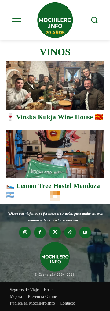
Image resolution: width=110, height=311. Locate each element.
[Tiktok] (70, 232)
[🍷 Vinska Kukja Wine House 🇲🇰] (55, 85)
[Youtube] (85, 232)
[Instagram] (25, 232)
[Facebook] (40, 232)
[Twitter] (55, 232)
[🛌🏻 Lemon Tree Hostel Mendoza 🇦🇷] (55, 154)
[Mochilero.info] (55, 20)
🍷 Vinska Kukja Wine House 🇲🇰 (54, 117)
